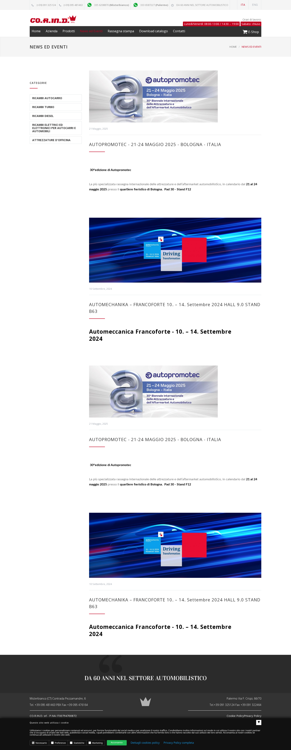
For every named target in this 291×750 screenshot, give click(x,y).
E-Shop (253, 32)
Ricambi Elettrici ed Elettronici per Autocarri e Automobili (54, 128)
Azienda (51, 31)
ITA (243, 5)
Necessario (41, 742)
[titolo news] (175, 96)
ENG (255, 5)
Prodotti (69, 31)
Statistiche (78, 742)
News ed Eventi (91, 31)
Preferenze (60, 742)
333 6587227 (154, 5)
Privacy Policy (252, 716)
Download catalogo (153, 31)
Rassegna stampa (121, 31)
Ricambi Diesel (43, 116)
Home (36, 31)
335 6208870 (111, 5)
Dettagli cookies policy (145, 743)
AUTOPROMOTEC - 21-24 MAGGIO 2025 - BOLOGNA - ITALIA (155, 144)
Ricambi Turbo (43, 107)
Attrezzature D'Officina (51, 140)
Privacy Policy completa (179, 743)
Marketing (97, 742)
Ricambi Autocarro (47, 98)
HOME (233, 46)
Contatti (179, 31)
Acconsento (117, 742)
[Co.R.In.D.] (66, 19)
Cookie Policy (235, 716)
